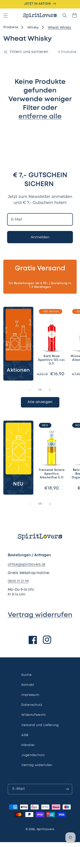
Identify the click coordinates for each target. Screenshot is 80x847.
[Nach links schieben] (30, 390)
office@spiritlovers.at (27, 564)
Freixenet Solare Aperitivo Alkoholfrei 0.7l (52, 474)
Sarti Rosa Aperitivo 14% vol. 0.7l (51, 360)
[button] (5, 15)
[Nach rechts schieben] (50, 390)
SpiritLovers (45, 829)
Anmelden (40, 237)
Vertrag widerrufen (40, 615)
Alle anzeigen (40, 402)
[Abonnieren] (67, 789)
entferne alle (40, 117)
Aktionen (18, 370)
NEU (18, 484)
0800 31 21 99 (18, 581)
